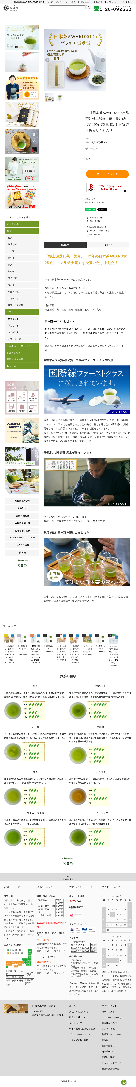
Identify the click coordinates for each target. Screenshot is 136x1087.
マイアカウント (109, 1006)
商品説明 (65, 245)
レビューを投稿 (94, 221)
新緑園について (109, 1046)
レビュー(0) (108, 245)
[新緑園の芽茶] (24, 796)
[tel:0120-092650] (113, 9)
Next (103, 60)
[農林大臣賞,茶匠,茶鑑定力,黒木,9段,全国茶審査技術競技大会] (87, 482)
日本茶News (108, 1051)
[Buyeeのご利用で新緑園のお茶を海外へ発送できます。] (22, 430)
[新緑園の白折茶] (89, 755)
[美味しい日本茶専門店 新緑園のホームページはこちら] (22, 456)
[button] (126, 2)
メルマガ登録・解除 (78, 1040)
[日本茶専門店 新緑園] (11, 7)
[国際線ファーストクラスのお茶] (87, 389)
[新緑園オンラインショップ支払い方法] (76, 915)
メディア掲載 (108, 1029)
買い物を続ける (94, 234)
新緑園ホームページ (111, 1034)
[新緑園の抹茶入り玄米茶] (24, 837)
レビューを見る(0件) (96, 218)
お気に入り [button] (93, 148)
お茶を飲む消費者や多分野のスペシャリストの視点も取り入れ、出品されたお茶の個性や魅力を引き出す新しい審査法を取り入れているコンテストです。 (85, 329)
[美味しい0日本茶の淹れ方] (22, 481)
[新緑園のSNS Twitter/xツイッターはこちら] (64, 863)
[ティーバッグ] (22, 62)
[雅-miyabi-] (22, 114)
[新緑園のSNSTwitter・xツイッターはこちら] (19, 565)
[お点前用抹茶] (22, 141)
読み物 (22, 552)
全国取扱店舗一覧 (110, 1069)
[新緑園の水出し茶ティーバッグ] (89, 837)
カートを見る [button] (108, 1012)
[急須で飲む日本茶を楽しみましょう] (87, 562)
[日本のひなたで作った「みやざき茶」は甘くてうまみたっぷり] (22, 87)
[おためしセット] (22, 169)
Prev (47, 60)
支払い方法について (78, 1012)
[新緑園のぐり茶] (24, 751)
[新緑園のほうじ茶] (89, 796)
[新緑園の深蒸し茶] (89, 710)
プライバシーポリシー (80, 1034)
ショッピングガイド (111, 1063)
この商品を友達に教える (97, 227)
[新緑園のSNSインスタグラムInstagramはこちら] (25, 565)
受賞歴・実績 (108, 1057)
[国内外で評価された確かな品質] (22, 37)
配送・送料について (78, 1017)
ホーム (72, 1006)
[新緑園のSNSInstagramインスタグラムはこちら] (71, 863)
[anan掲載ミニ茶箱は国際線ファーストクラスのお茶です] (22, 196)
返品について (90, 199)
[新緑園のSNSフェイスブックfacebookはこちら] (22, 565)
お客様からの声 (109, 1023)
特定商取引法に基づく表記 (95, 202)
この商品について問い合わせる (100, 231)
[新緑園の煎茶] (24, 710)
